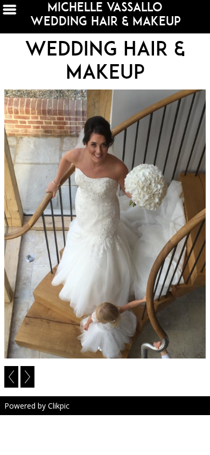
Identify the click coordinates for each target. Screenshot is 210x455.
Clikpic (58, 406)
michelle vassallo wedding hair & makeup (105, 14)
